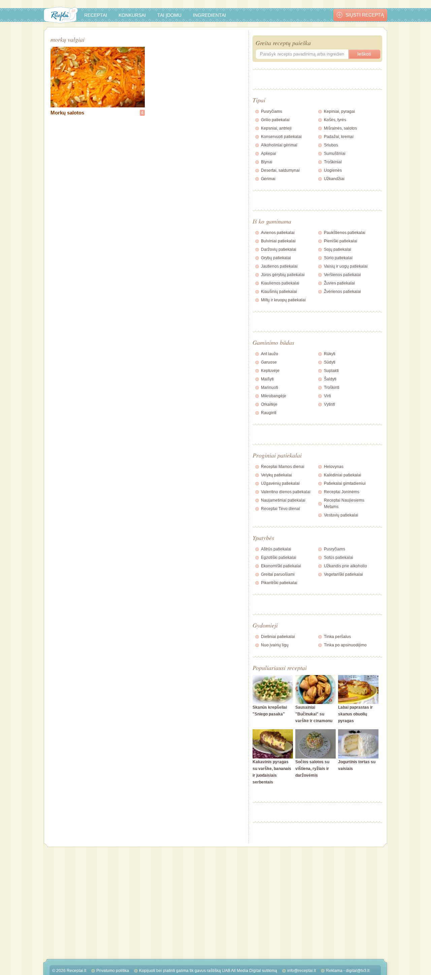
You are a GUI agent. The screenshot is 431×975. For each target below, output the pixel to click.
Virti (327, 396)
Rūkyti (329, 353)
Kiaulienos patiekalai (280, 283)
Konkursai (132, 15)
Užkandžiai (334, 178)
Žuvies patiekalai (339, 283)
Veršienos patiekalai (342, 274)
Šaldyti (330, 379)
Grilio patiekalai (275, 119)
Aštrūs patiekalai (276, 549)
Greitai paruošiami (278, 574)
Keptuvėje (270, 370)
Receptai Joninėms (341, 492)
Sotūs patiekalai (338, 557)
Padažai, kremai (339, 136)
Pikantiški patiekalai (279, 582)
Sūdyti (329, 362)
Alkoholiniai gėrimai (279, 145)
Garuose (269, 362)
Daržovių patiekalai (278, 249)
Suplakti (331, 370)
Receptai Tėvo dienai (280, 508)
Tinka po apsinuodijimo (345, 645)
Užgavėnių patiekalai (280, 483)
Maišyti (267, 379)
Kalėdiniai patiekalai (342, 475)
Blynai (266, 162)
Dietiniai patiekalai (278, 636)
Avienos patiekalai (278, 232)
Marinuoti (269, 387)
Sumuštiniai (334, 153)
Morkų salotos (67, 112)
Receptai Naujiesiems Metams (344, 503)
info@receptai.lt (301, 970)
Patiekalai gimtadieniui (345, 483)
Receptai (95, 15)
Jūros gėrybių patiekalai (283, 274)
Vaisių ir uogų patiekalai (346, 266)
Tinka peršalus (337, 636)
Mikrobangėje (273, 396)
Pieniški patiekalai (340, 241)
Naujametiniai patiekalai (283, 500)
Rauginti (268, 412)
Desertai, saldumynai (280, 170)
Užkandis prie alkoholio (345, 566)
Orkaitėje (269, 404)
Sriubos (331, 145)
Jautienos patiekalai (279, 266)
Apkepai (268, 153)
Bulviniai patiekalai (278, 241)
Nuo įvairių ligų (275, 645)
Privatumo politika (112, 970)
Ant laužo (269, 353)
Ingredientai (209, 15)
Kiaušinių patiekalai (279, 291)
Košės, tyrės (335, 119)
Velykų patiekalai (276, 475)
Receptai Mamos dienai (282, 466)
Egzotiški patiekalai (278, 557)
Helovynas (333, 466)
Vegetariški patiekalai (343, 574)
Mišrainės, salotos (340, 128)
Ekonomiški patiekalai (281, 566)
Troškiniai (333, 162)
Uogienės (333, 170)
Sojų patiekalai (337, 249)
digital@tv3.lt (357, 970)
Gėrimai (268, 178)
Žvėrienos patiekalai (342, 291)
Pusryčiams (271, 111)
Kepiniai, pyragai (339, 111)
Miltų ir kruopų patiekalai (283, 300)
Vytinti (329, 404)
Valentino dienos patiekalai (285, 492)
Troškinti (331, 387)
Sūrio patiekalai (338, 258)
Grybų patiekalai (276, 258)
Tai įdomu (169, 15)
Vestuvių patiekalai (341, 515)
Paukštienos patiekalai (344, 232)
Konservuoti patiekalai (281, 136)
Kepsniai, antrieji (276, 128)
